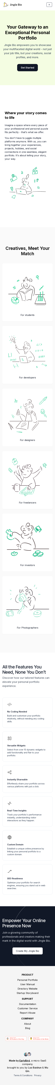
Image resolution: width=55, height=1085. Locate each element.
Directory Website (27, 988)
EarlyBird (24, 1060)
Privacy (37, 1075)
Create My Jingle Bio (27, 950)
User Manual (27, 984)
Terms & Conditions (23, 1075)
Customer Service (28, 1008)
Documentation (27, 1004)
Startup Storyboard (27, 993)
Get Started (27, 67)
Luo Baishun (35, 1067)
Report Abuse (27, 1012)
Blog (27, 1028)
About (27, 1023)
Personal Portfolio (27, 980)
